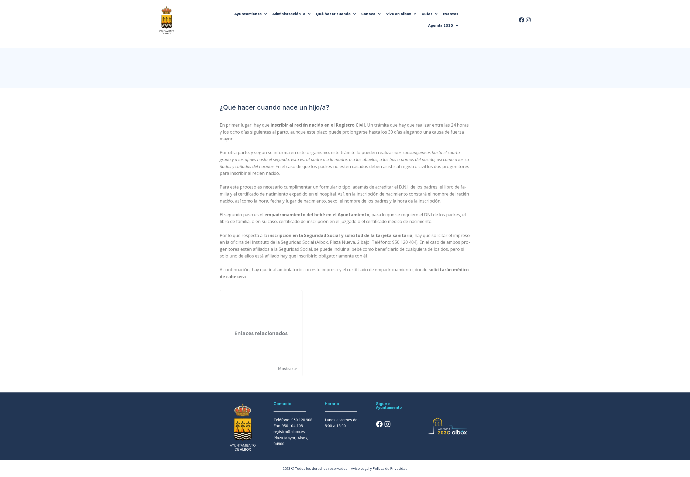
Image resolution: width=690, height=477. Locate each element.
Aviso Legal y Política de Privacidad (379, 468)
